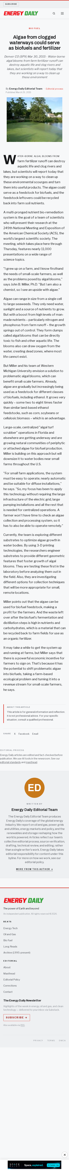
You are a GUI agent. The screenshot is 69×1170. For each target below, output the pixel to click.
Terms (51, 1040)
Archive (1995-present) (16, 952)
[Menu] (62, 13)
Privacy (38, 1040)
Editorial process (54, 89)
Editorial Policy (11, 979)
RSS (23, 1025)
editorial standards (10, 762)
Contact (8, 991)
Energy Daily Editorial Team (25, 88)
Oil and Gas (9, 934)
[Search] (54, 13)
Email (35, 733)
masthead (31, 762)
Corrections (10, 985)
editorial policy (34, 862)
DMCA (62, 1040)
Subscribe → (16, 1017)
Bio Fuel (7, 940)
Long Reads (10, 946)
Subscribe (11, 4)
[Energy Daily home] (21, 13)
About (7, 967)
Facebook (24, 733)
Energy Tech (10, 928)
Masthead (9, 973)
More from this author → (34, 869)
